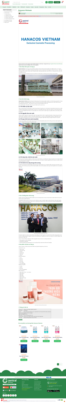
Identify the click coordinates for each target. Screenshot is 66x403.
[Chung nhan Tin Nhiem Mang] (59, 400)
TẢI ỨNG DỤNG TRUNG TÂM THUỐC (53, 389)
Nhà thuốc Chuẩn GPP (25, 384)
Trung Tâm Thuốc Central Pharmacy (56, 63)
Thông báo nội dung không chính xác (27, 387)
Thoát (50, 377)
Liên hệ (49, 7)
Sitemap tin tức (39, 389)
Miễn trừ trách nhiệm (25, 385)
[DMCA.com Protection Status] (61, 400)
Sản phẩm (9, 7)
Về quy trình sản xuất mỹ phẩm (9, 16)
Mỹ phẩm (14, 7)
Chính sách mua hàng (37, 383)
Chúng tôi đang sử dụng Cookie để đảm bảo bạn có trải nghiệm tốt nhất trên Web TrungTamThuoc (30, 377)
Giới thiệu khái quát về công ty (8, 11)
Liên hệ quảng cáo (24, 389)
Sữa (18, 7)
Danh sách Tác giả (36, 388)
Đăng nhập (51, 2)
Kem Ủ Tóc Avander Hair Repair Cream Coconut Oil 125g (24, 337)
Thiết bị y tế (23, 7)
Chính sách (36, 379)
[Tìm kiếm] (42, 2)
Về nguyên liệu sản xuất (8, 15)
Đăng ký (57, 2)
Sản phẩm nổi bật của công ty (8, 21)
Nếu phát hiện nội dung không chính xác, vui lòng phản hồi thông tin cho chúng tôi (30, 16)
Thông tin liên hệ (6, 22)
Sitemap (35, 389)
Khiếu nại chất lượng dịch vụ (26, 388)
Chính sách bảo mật (42, 377)
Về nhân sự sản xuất (8, 14)
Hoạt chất (36, 7)
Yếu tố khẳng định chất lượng (8, 20)
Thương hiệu (41, 7)
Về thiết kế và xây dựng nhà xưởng (9, 18)
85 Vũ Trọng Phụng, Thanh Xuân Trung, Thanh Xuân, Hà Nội (55, 386)
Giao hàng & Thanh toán (37, 387)
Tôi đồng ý (47, 377)
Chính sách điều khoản (37, 381)
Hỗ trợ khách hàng (25, 379)
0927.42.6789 (53, 383)
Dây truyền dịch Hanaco (23, 356)
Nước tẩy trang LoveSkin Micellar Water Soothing (35, 337)
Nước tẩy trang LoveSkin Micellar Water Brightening (46, 337)
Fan (6, 390)
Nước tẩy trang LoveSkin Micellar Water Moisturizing (57, 337)
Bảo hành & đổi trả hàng (37, 385)
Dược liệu (28, 7)
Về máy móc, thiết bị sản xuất (9, 17)
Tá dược (32, 7)
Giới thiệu (23, 381)
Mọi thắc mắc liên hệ (51, 379)
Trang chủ (4, 7)
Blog (46, 7)
